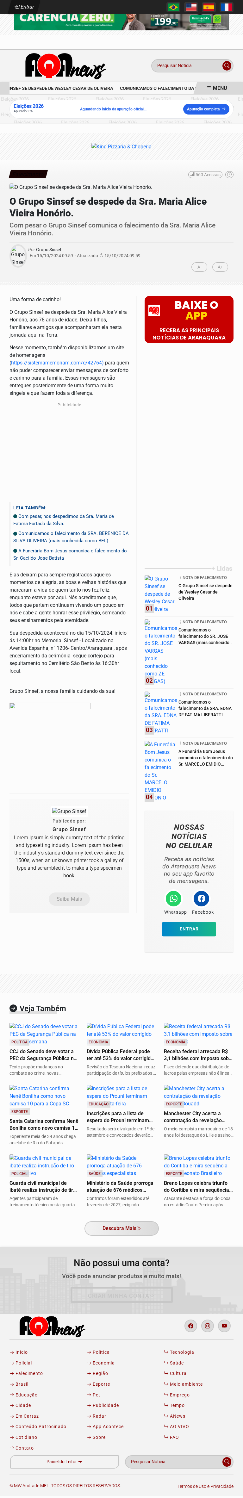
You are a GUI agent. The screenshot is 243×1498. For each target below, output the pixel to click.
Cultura (178, 1373)
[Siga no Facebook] (190, 1326)
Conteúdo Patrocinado (40, 1426)
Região (99, 1373)
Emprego (179, 1395)
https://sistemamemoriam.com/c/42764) (57, 363)
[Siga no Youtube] (224, 1326)
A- (199, 267)
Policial (23, 1363)
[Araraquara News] (63, 65)
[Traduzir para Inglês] (191, 7)
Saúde (176, 1363)
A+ (220, 267)
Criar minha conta (118, 1296)
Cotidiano (25, 1437)
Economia (103, 1363)
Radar (98, 1416)
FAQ (174, 1437)
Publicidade (105, 1405)
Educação (26, 1395)
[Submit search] (226, 66)
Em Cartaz (26, 1416)
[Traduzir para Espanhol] (209, 7)
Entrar (27, 7)
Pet (95, 1395)
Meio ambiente (186, 1384)
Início (21, 1352)
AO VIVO (179, 1426)
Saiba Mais (69, 899)
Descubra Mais (119, 1228)
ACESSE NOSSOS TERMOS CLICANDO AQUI (116, 1490)
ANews (177, 1416)
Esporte (100, 1384)
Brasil (21, 1384)
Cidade (22, 1405)
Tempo (177, 1405)
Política (100, 1352)
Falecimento (28, 1373)
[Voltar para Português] (173, 7)
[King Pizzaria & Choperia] (121, 16)
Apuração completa (203, 109)
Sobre (98, 1437)
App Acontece (107, 1426)
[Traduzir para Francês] (227, 7)
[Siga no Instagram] (207, 1326)
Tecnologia (181, 1352)
